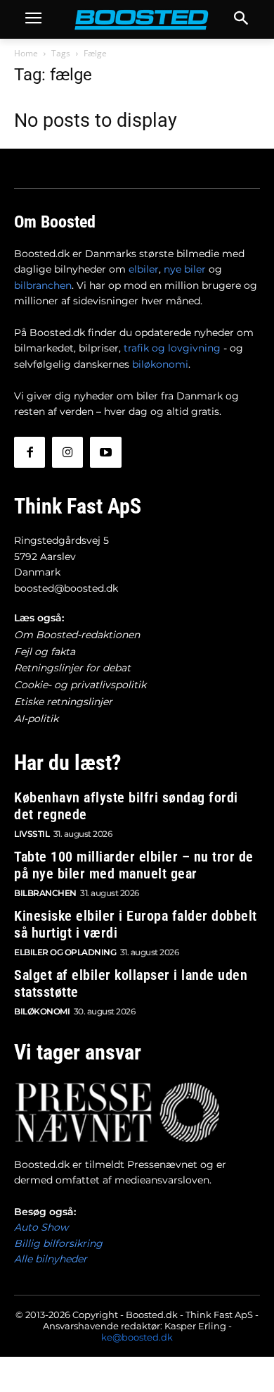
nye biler (185, 269)
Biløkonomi (42, 1011)
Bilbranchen (45, 893)
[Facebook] (29, 452)
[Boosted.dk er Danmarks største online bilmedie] (137, 20)
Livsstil (31, 833)
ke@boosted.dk (137, 1337)
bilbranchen (43, 285)
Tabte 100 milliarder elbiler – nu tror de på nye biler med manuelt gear (134, 865)
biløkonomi (160, 364)
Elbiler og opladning (65, 952)
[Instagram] (67, 452)
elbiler (144, 269)
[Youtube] (105, 452)
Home (26, 53)
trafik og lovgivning (172, 348)
